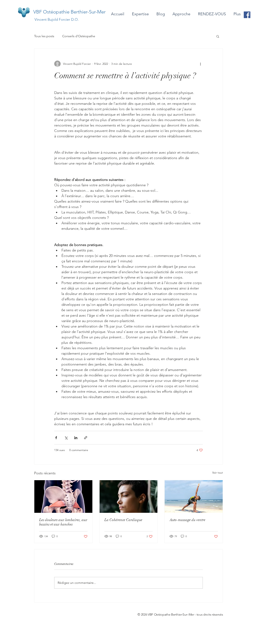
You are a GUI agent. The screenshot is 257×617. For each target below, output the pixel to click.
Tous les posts (44, 36)
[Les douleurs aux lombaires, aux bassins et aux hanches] (63, 496)
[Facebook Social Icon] (247, 14)
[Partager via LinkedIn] (76, 438)
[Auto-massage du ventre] (194, 496)
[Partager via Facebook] (56, 438)
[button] (218, 36)
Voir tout (217, 472)
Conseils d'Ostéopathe (78, 36)
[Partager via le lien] (86, 438)
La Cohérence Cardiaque (123, 520)
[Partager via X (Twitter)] (66, 438)
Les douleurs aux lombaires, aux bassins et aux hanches (63, 522)
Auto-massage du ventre (187, 520)
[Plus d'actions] (200, 63)
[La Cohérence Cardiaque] (129, 496)
